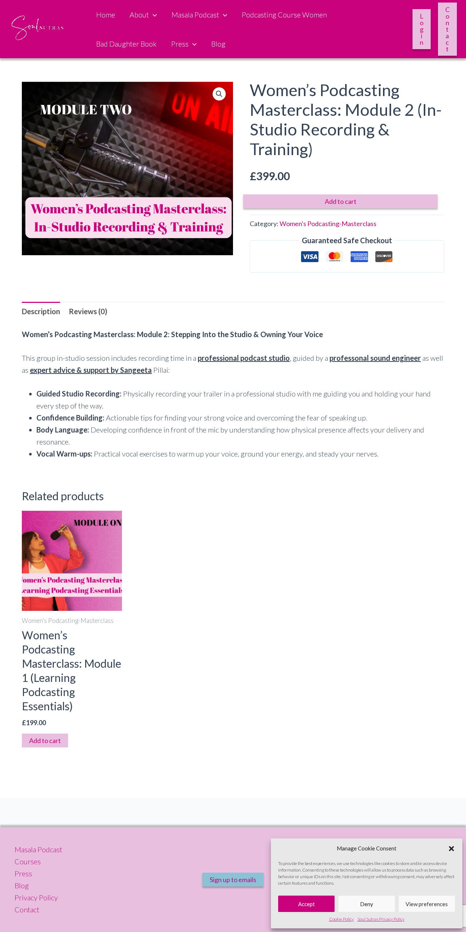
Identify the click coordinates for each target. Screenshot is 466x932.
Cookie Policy (341, 919)
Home (105, 14)
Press (180, 43)
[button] (451, 848)
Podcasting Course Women (284, 14)
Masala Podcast (195, 14)
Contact (447, 29)
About (139, 14)
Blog (218, 43)
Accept (306, 904)
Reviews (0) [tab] (88, 311)
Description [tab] (41, 311)
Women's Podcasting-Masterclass (328, 224)
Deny (366, 904)
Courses (28, 861)
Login (421, 29)
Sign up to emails (233, 880)
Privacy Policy (36, 897)
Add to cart (340, 201)
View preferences (427, 904)
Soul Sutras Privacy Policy (381, 919)
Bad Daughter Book (126, 43)
